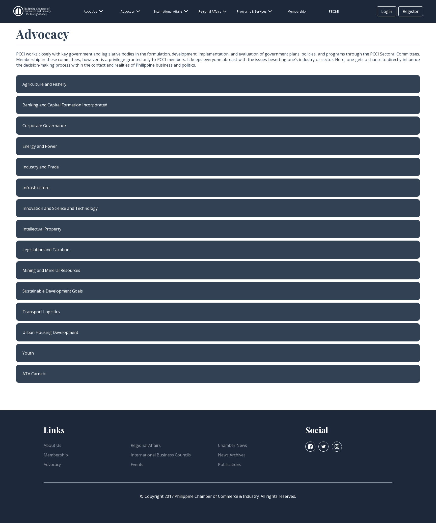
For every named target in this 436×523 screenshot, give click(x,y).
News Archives (232, 455)
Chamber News (232, 445)
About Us (52, 445)
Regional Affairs (146, 445)
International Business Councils (161, 455)
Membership (56, 455)
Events (137, 464)
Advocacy (52, 464)
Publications (229, 464)
